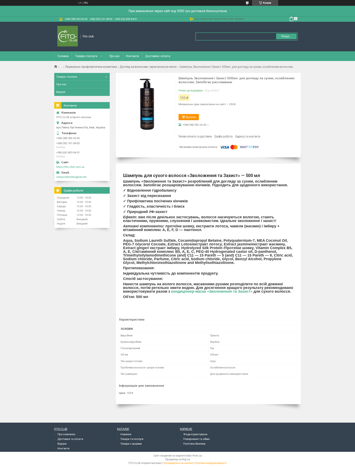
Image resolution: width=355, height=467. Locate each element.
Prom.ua (197, 455)
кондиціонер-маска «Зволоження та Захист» (211, 291)
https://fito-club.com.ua (70, 166)
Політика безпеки (194, 443)
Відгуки (60, 91)
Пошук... (286, 36)
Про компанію (66, 434)
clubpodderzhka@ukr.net (71, 176)
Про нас (114, 56)
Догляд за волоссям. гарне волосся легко (148, 66)
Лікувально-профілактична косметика (91, 66)
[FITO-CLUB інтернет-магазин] (67, 36)
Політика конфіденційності (211, 463)
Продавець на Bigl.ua (177, 459)
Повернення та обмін (196, 439)
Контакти (132, 56)
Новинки (125, 434)
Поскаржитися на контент (178, 463)
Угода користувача (195, 434)
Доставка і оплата (157, 56)
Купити (191, 117)
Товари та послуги (131, 439)
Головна (63, 56)
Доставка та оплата (70, 439)
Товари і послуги (86, 56)
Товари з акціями (131, 443)
